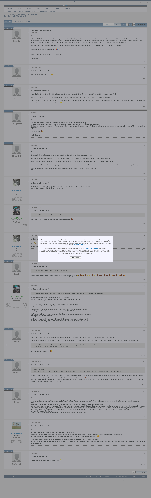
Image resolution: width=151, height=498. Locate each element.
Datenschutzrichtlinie (79, 244)
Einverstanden (75, 257)
